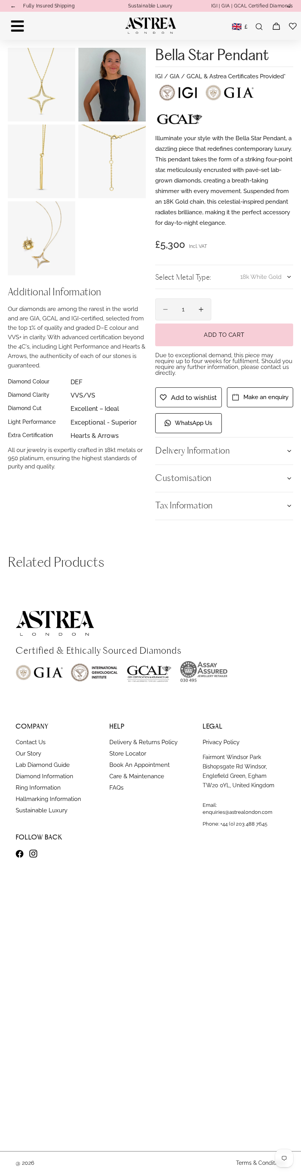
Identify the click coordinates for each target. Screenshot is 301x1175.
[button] (259, 26)
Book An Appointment (139, 764)
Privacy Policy (221, 742)
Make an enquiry (265, 397)
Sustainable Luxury (150, 6)
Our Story (28, 753)
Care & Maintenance (136, 776)
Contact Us (30, 742)
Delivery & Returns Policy (143, 742)
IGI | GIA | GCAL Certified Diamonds (252, 6)
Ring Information (38, 787)
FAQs (116, 787)
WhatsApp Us (193, 423)
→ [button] (288, 5)
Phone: (235, 824)
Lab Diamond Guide (43, 764)
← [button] (13, 5)
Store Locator (127, 753)
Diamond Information (44, 776)
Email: (237, 808)
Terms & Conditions (260, 1163)
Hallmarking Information (48, 799)
